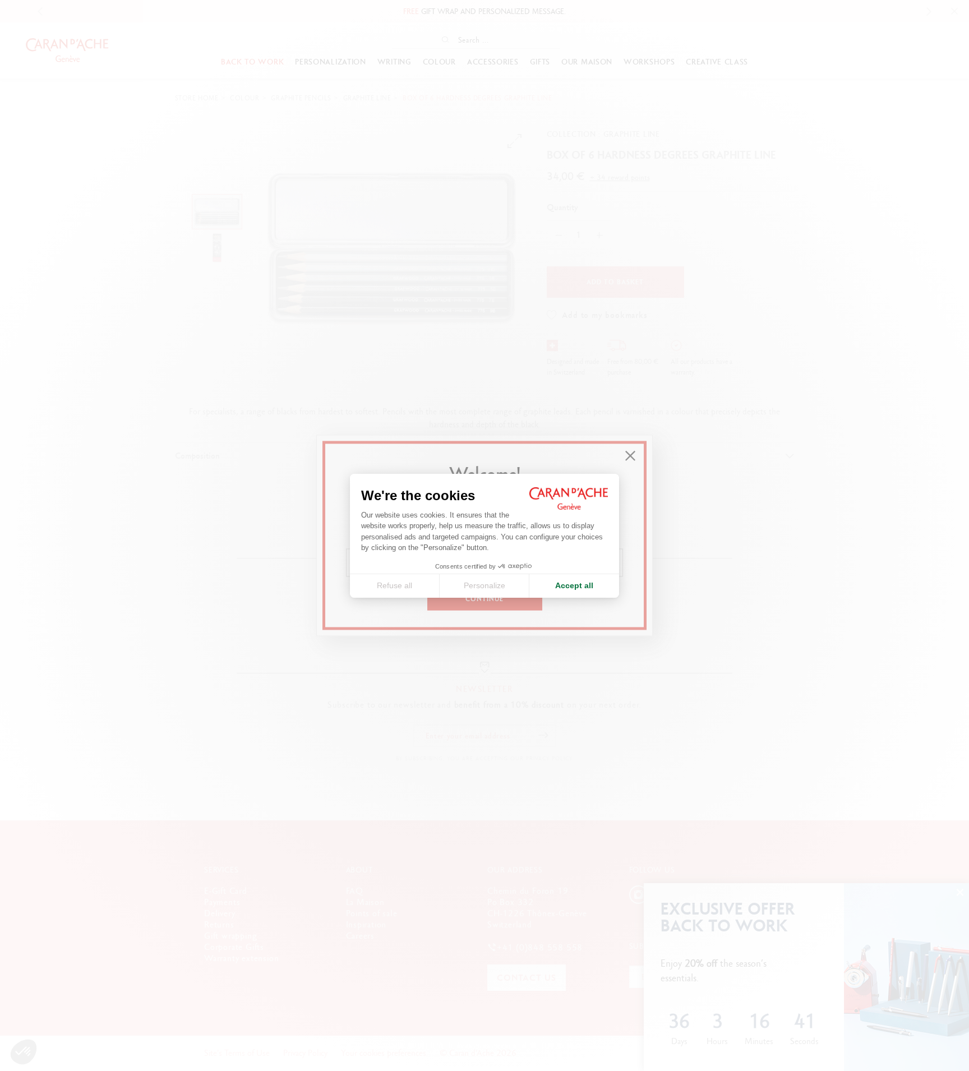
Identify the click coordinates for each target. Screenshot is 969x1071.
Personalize (484, 585)
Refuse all (394, 585)
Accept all (574, 585)
